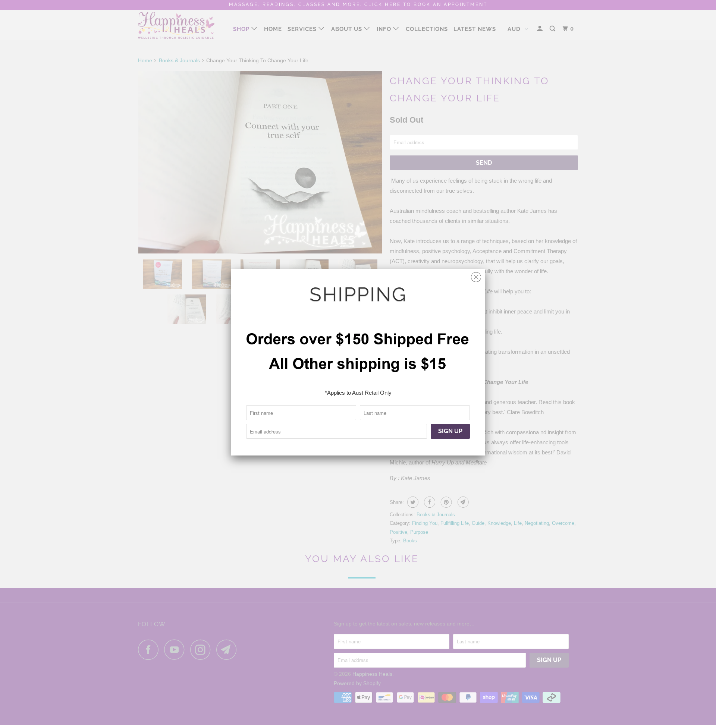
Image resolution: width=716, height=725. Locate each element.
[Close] (476, 275)
